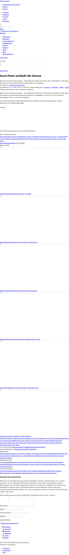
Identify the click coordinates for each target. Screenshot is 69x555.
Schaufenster (8, 54)
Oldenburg (6, 39)
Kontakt (5, 9)
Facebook (6, 12)
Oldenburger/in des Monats (11, 4)
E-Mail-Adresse (5, 513)
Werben (5, 7)
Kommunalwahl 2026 (19, 447)
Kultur (4, 50)
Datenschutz (7, 550)
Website (2, 516)
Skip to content (5, 1)
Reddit (61, 87)
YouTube (5, 17)
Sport (4, 52)
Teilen (17, 143)
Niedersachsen (7, 43)
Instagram (6, 14)
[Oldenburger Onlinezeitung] (9, 523)
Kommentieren (10, 143)
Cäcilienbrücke (40, 447)
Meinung (5, 47)
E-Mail (67, 87)
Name (2, 509)
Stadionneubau (31, 447)
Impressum (6, 548)
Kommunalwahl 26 (8, 41)
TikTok (5, 19)
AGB (4, 552)
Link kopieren (22, 143)
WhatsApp (6, 21)
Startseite (3, 143)
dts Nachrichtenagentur (17, 85)
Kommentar (4, 506)
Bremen (5, 45)
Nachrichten (6, 37)
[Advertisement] (34, 119)
